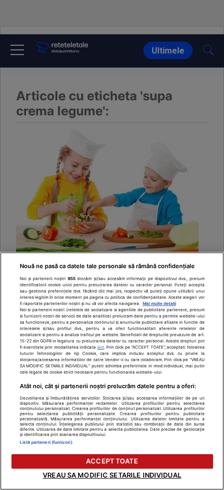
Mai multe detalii (159, 303)
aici (100, 347)
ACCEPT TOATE (112, 461)
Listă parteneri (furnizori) (46, 442)
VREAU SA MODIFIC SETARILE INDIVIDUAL (112, 475)
